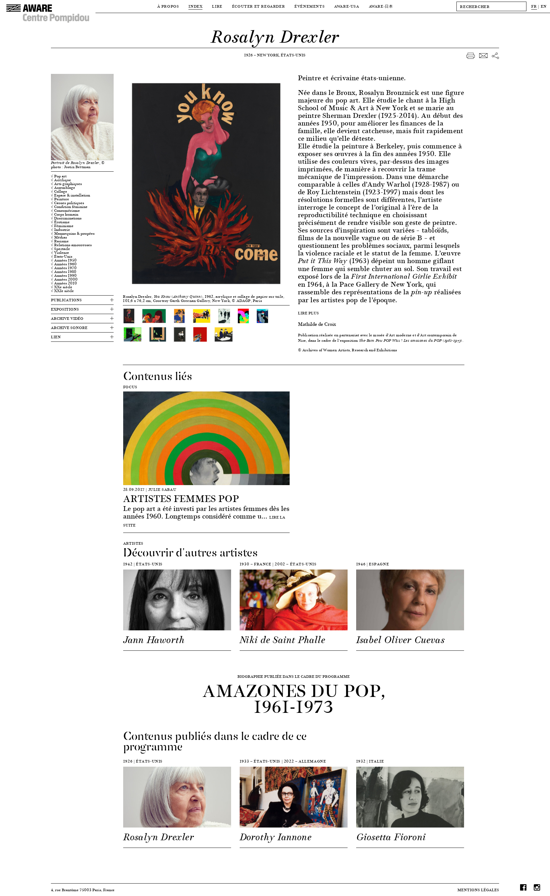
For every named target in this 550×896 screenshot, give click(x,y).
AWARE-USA (346, 6)
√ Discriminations (66, 218)
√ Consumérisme (65, 210)
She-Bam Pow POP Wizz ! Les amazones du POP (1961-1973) (410, 340)
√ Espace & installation (70, 195)
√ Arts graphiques (66, 184)
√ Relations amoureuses (71, 245)
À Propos (168, 6)
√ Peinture (60, 199)
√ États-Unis (61, 256)
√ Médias (59, 237)
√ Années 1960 (64, 264)
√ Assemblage (63, 188)
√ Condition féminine (69, 207)
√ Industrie (60, 230)
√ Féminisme (62, 226)
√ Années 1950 (64, 260)
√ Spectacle (60, 249)
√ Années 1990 (64, 275)
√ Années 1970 (64, 268)
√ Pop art (59, 176)
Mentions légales (478, 890)
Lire (217, 6)
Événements (309, 6)
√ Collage (59, 191)
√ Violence (60, 252)
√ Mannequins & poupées (73, 233)
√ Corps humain (64, 214)
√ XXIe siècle (62, 291)
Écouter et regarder (258, 6)
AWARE (381, 6)
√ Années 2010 (64, 283)
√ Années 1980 (63, 272)
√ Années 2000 (64, 279)
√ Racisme (60, 241)
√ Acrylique (61, 180)
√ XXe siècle (61, 287)
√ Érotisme (60, 222)
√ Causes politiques (67, 203)
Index (195, 6)
